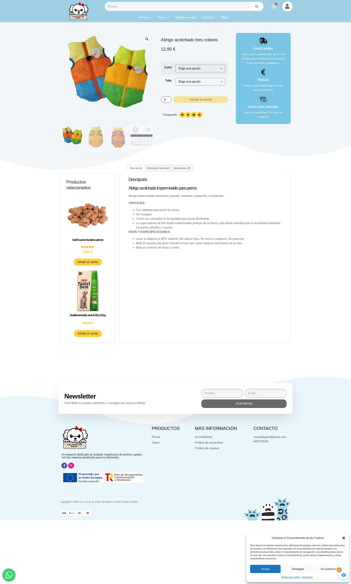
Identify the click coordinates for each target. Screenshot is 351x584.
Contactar (208, 17)
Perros (143, 17)
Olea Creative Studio (127, 501)
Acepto (265, 568)
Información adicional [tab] (158, 168)
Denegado (298, 568)
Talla (168, 80)
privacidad (307, 577)
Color (168, 67)
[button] (344, 538)
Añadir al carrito (201, 99)
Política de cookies (291, 577)
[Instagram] (71, 465)
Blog (224, 17)
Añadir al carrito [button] (88, 262)
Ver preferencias (330, 568)
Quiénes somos (186, 17)
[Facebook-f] (64, 465)
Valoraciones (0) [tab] (181, 168)
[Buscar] (256, 6)
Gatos (161, 17)
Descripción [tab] (136, 168)
